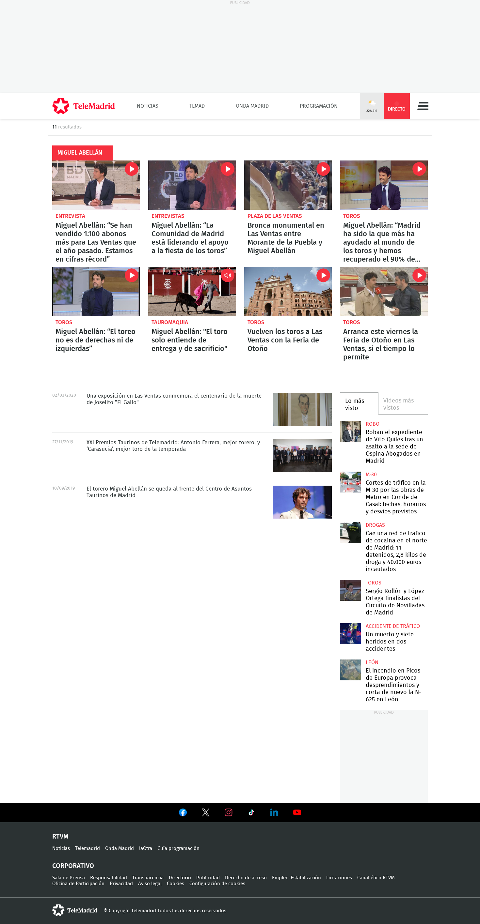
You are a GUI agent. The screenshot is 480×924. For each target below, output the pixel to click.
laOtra (145, 848)
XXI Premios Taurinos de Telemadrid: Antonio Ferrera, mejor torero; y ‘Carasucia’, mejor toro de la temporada (302, 455)
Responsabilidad (108, 877)
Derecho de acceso (246, 877)
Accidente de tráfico (393, 626)
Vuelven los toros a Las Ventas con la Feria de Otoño (288, 291)
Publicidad (208, 877)
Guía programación (178, 848)
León (372, 662)
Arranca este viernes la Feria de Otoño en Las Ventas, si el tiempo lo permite (384, 291)
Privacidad (121, 883)
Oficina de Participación (78, 883)
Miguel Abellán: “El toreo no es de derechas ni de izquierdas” (96, 291)
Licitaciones (339, 877)
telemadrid (74, 910)
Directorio (180, 877)
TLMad (197, 106)
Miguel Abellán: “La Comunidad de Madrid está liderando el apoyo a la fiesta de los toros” (192, 185)
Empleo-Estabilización (296, 877)
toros (351, 216)
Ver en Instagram (228, 812)
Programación (319, 106)
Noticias (147, 106)
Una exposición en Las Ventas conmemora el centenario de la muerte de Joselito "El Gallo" (302, 409)
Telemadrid (87, 848)
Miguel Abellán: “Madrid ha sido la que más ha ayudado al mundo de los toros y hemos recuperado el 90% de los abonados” (384, 185)
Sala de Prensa (68, 877)
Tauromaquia (170, 322)
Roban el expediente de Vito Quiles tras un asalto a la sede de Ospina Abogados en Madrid (350, 431)
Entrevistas (168, 216)
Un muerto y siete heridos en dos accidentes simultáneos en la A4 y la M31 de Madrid (350, 633)
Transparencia (148, 877)
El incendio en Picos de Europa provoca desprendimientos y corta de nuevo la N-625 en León (350, 669)
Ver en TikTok (251, 814)
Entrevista (70, 216)
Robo (372, 424)
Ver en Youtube (297, 812)
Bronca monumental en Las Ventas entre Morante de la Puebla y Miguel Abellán (288, 185)
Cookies (175, 883)
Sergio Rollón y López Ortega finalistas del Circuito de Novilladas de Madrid (350, 590)
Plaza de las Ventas (275, 216)
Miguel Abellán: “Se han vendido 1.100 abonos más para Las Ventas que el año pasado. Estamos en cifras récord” (96, 185)
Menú (423, 106)
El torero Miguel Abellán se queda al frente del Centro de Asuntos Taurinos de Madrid (302, 502)
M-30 (371, 474)
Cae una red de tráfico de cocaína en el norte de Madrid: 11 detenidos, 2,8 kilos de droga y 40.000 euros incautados (350, 532)
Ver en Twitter (205, 814)
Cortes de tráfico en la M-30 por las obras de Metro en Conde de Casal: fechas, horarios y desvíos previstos (350, 482)
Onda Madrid (252, 106)
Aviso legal (150, 883)
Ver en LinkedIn (274, 812)
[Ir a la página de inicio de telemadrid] (83, 106)
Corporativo (73, 866)
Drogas (375, 525)
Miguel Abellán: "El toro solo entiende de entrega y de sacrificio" (192, 291)
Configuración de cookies (217, 883)
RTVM (60, 836)
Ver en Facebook (182, 814)
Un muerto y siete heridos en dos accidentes (390, 642)
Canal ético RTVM (376, 877)
